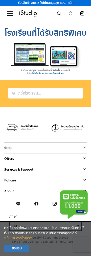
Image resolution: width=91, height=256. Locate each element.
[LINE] (18, 204)
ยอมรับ (17, 248)
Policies (10, 180)
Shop (8, 148)
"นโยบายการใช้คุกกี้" (18, 238)
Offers (9, 158)
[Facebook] (36, 204)
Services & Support (18, 169)
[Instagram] (55, 204)
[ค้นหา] (59, 13)
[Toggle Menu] (10, 13)
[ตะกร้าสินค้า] (82, 13)
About (9, 191)
